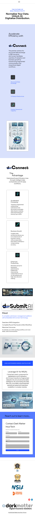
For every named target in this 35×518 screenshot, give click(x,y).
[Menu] (19, 2)
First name (7, 431)
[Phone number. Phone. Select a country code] (7, 441)
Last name (19, 431)
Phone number (8, 439)
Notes (6, 443)
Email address (8, 435)
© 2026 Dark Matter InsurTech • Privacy (17, 512)
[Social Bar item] (29, 500)
